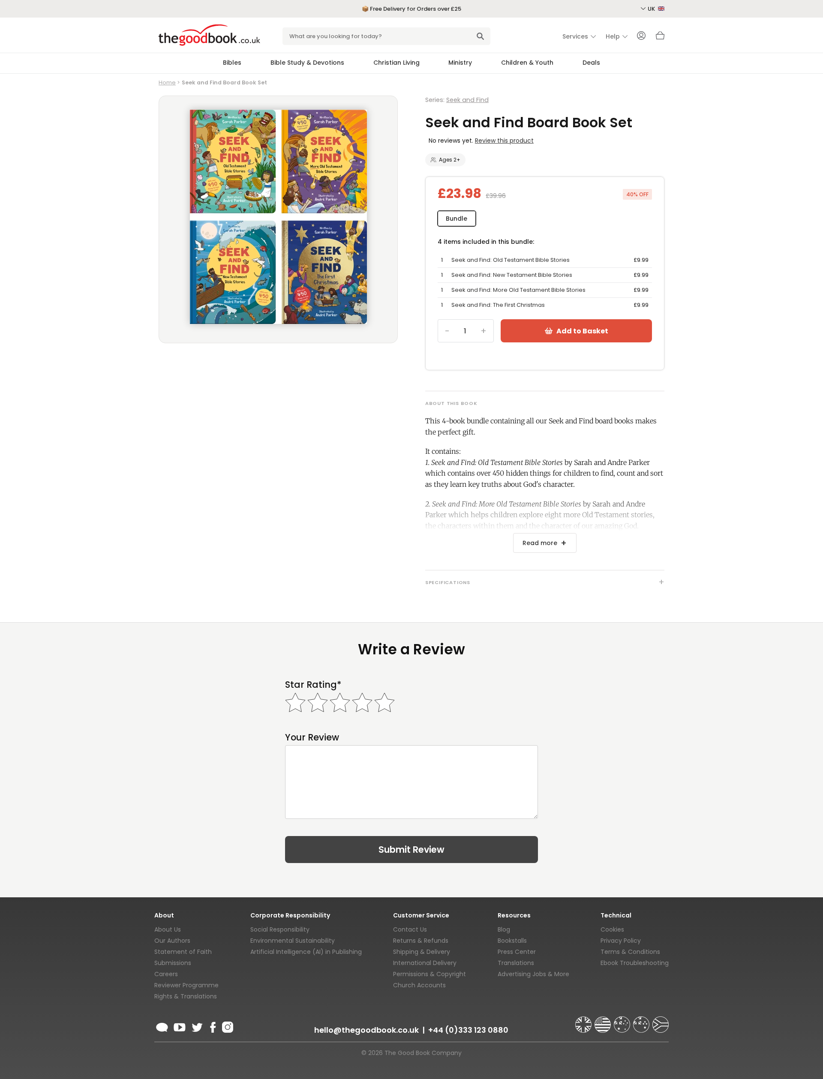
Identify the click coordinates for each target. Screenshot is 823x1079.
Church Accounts (419, 985)
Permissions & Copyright (429, 974)
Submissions (172, 963)
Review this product (504, 140)
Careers (166, 974)
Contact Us (410, 929)
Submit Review (411, 849)
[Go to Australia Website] (623, 1020)
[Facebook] (212, 1026)
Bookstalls (512, 940)
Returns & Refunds (420, 940)
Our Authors (172, 940)
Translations (516, 963)
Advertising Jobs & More (533, 974)
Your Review (312, 737)
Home (167, 82)
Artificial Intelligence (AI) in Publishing (306, 951)
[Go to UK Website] (584, 1020)
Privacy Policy (621, 940)
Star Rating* (313, 684)
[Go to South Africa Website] (660, 1020)
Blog (504, 929)
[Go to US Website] (604, 1020)
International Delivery (425, 963)
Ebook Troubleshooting (635, 963)
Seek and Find (467, 100)
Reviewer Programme (186, 985)
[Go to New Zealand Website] (642, 1020)
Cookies (612, 929)
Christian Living (396, 62)
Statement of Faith (183, 951)
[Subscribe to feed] (162, 1026)
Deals (591, 62)
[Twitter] (196, 1026)
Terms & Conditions (630, 951)
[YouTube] (179, 1026)
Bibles (232, 62)
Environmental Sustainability (292, 940)
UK (652, 9)
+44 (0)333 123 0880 (468, 1030)
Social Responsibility (279, 929)
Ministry (460, 62)
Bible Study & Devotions (307, 62)
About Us (167, 929)
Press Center (517, 951)
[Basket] (660, 37)
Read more (540, 543)
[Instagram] (227, 1026)
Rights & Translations (185, 996)
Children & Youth (527, 62)
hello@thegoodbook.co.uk (366, 1030)
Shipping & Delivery (421, 951)
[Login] (641, 36)
